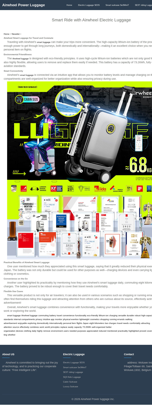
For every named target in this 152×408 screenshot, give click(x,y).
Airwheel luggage (20, 58)
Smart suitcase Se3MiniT (117, 5)
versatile (122, 315)
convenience (69, 315)
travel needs (123, 323)
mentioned (112, 331)
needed (73, 331)
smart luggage (43, 42)
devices (19, 331)
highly (39, 331)
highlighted (134, 331)
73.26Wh (87, 327)
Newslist (15, 34)
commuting (43, 315)
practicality (123, 331)
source (16, 327)
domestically (43, 323)
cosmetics (94, 319)
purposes (81, 331)
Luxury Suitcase (70, 386)
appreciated (92, 331)
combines (34, 327)
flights (79, 323)
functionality (80, 315)
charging (113, 315)
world (47, 327)
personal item (69, 323)
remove (46, 331)
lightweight (84, 319)
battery (52, 315)
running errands (117, 319)
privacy (39, 319)
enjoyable (22, 323)
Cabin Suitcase (70, 382)
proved (143, 331)
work (42, 327)
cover (149, 331)
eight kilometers (96, 323)
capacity (78, 327)
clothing (27, 331)
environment (57, 331)
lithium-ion (104, 315)
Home (69, 5)
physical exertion (71, 319)
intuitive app (48, 319)
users (66, 331)
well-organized (98, 327)
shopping (104, 319)
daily (34, 331)
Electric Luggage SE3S (89, 5)
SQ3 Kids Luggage (72, 377)
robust (138, 315)
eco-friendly (92, 315)
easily (70, 327)
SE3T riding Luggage (73, 372)
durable (130, 315)
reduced (102, 331)
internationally (55, 323)
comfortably (134, 323)
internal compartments (24, 319)
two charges (110, 323)
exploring (32, 323)
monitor (58, 319)
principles (55, 327)
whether (11, 335)
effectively (24, 327)
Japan (86, 323)
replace (63, 327)
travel (59, 315)
